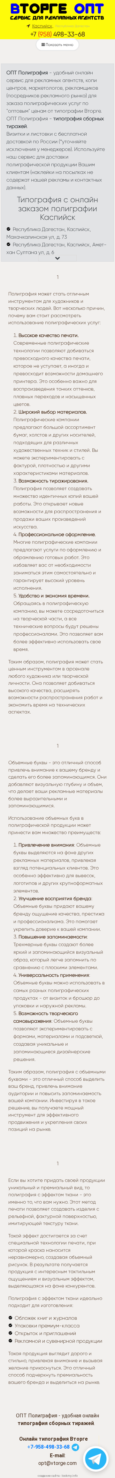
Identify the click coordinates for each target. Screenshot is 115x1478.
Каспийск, (42, 25)
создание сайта (49, 1475)
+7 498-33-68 (57, 34)
